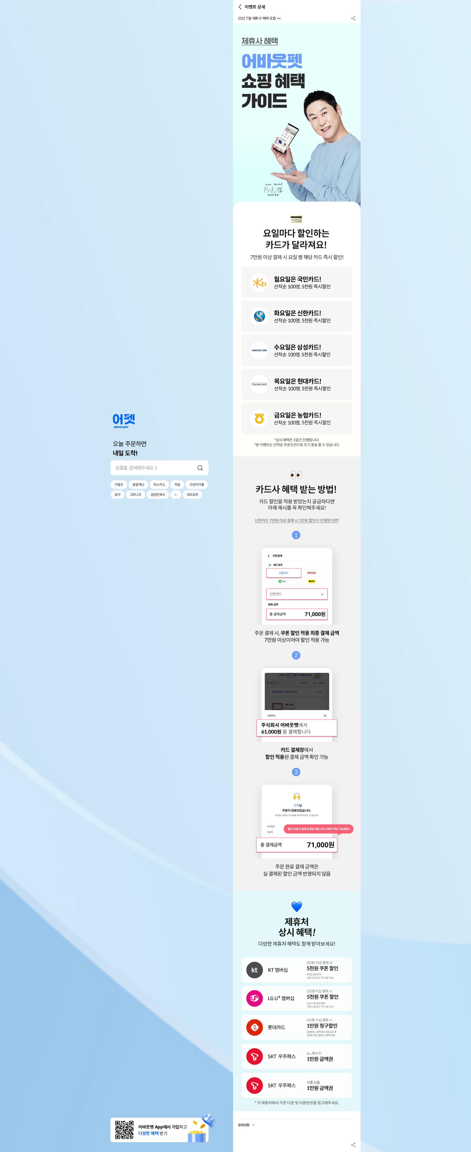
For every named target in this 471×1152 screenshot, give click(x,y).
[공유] (353, 18)
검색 (200, 467)
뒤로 (240, 7)
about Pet (124, 421)
